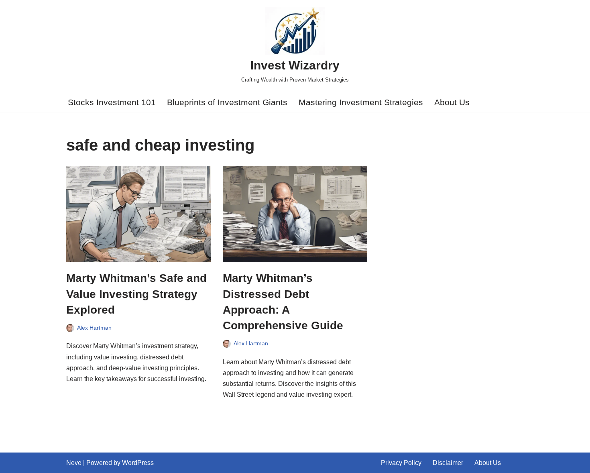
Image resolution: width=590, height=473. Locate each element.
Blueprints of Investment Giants (227, 102)
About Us (452, 102)
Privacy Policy (401, 462)
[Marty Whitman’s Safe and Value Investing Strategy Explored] (138, 214)
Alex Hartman (94, 327)
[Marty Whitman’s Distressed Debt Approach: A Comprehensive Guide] (295, 214)
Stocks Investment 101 (112, 102)
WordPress (138, 462)
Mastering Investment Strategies (361, 102)
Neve (73, 462)
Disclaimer (448, 462)
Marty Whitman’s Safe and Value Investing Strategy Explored (136, 294)
